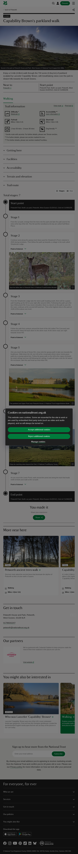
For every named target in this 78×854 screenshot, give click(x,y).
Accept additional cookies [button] (39, 430)
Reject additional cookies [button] (39, 436)
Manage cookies (38, 442)
